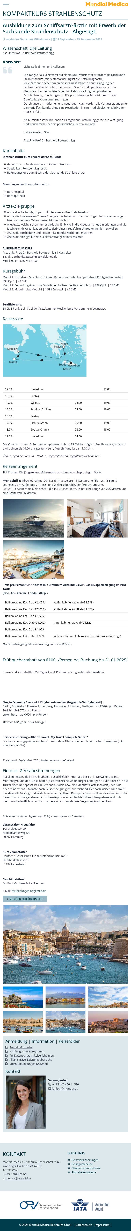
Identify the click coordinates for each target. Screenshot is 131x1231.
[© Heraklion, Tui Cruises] (108, 997)
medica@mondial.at (18, 1178)
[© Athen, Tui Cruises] (108, 1022)
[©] (65, 350)
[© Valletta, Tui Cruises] (66, 1022)
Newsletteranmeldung (86, 1168)
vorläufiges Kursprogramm (27, 1051)
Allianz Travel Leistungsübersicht (31, 1060)
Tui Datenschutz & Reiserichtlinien (32, 1055)
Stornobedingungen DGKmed (29, 1064)
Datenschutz (83, 1225)
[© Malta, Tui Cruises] (23, 1022)
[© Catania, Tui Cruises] (23, 997)
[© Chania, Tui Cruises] (66, 997)
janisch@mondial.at (65, 1088)
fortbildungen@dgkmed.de (29, 891)
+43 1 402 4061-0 (15, 1174)
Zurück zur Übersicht (26, 899)
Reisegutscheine (82, 1164)
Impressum (102, 1225)
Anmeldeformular (21, 1047)
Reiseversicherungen (85, 1160)
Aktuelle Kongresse (84, 1172)
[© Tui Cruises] (33, 518)
